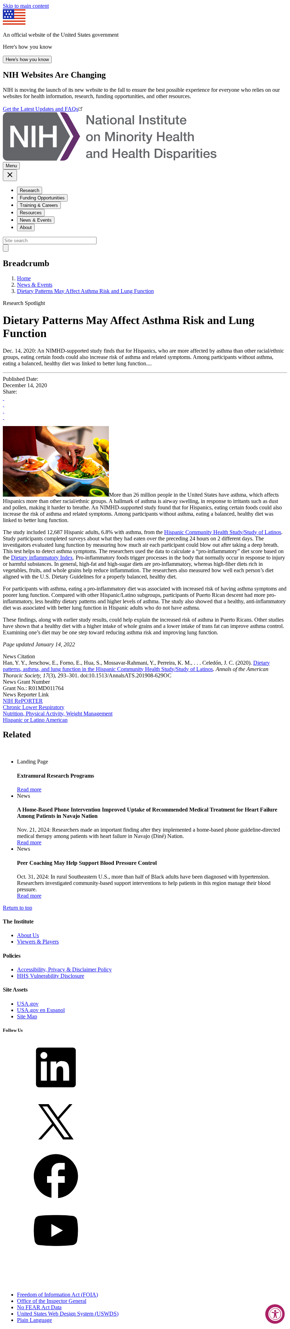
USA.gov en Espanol (41, 1010)
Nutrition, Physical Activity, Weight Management (57, 714)
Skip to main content (26, 6)
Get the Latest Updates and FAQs (40, 109)
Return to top (17, 908)
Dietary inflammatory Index (42, 558)
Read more (29, 789)
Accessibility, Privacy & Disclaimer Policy (64, 969)
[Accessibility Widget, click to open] (275, 1314)
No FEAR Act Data (39, 1307)
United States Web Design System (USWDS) (67, 1314)
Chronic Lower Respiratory (33, 707)
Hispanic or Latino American (35, 720)
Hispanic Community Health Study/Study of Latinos (222, 532)
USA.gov (28, 1004)
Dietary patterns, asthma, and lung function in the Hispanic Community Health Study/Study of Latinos (136, 666)
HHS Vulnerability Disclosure (50, 976)
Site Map (27, 1016)
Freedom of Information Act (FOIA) (57, 1295)
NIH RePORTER (23, 701)
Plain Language (34, 1320)
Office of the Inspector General (51, 1301)
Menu (11, 165)
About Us (28, 935)
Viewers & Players (38, 942)
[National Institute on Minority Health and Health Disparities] (109, 159)
